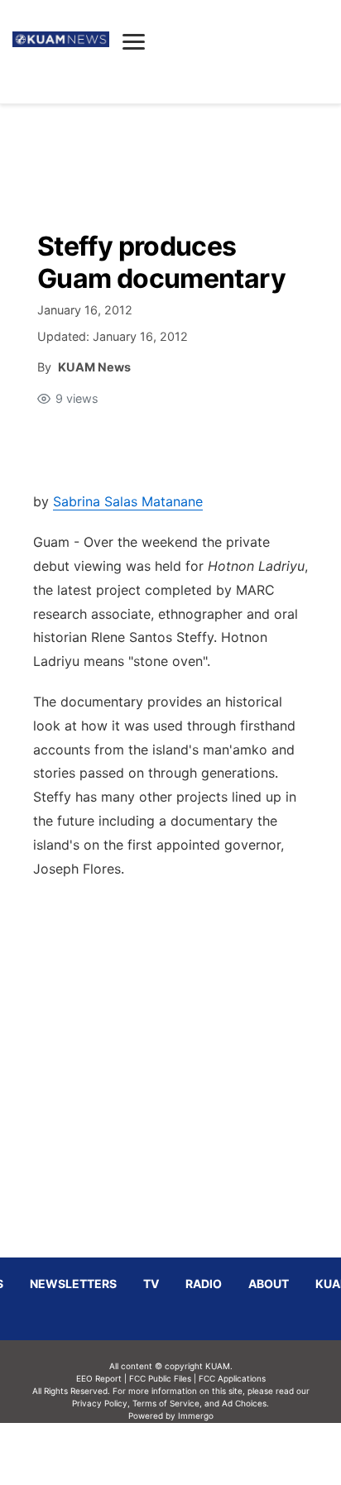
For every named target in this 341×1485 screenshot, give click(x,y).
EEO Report (99, 1378)
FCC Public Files (160, 1378)
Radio (203, 1284)
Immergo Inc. (195, 1454)
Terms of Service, (167, 1403)
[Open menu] (133, 41)
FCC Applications (232, 1378)
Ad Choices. (245, 1403)
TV (151, 1284)
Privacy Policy (99, 1403)
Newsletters (73, 1284)
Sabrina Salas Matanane (128, 501)
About (268, 1284)
